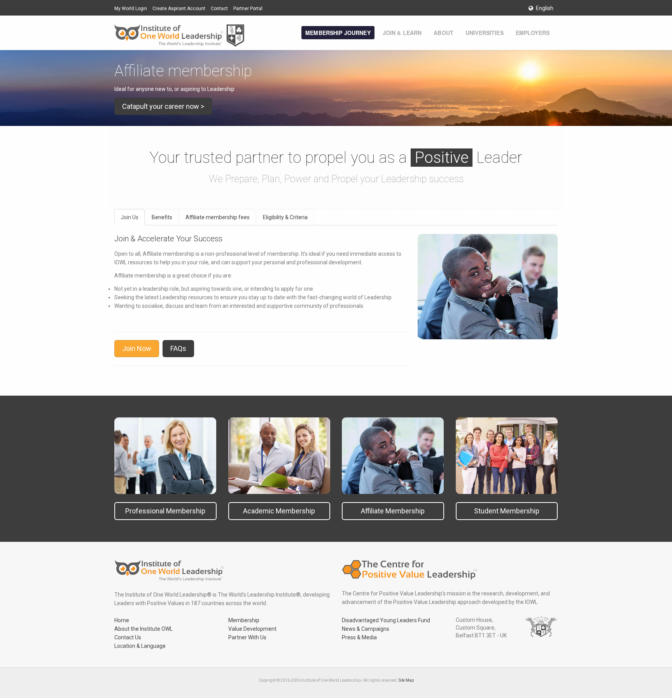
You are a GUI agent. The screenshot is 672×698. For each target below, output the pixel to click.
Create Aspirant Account (178, 8)
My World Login (130, 8)
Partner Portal (247, 8)
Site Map (406, 680)
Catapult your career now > (163, 106)
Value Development (252, 629)
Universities (485, 33)
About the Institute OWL (143, 629)
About (443, 33)
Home (121, 620)
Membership (243, 620)
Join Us (129, 217)
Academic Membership (279, 511)
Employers (533, 33)
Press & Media (359, 637)
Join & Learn (402, 33)
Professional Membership (165, 511)
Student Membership (506, 511)
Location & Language (140, 646)
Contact (219, 8)
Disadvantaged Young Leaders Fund (386, 620)
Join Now (136, 348)
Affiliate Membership (393, 511)
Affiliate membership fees (218, 217)
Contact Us (127, 637)
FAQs (178, 348)
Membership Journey (338, 33)
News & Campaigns (365, 629)
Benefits (162, 217)
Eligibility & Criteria (285, 217)
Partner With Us (247, 637)
